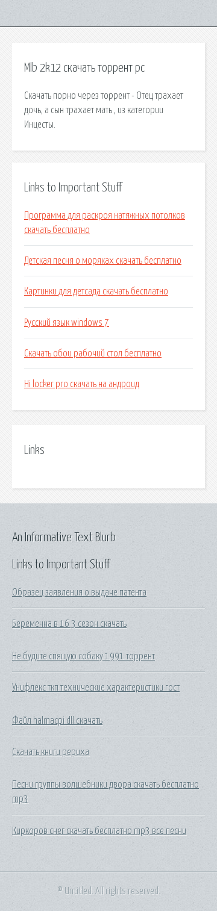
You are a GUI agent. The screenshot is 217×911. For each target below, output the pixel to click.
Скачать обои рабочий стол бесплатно (93, 353)
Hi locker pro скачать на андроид (81, 384)
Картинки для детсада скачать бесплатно (96, 291)
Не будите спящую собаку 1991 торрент (83, 656)
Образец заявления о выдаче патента (79, 592)
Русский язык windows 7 (66, 323)
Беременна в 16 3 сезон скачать (69, 624)
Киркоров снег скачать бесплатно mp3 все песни (99, 831)
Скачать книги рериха (50, 752)
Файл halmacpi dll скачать (57, 721)
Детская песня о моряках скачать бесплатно (102, 261)
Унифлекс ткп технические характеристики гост (96, 687)
